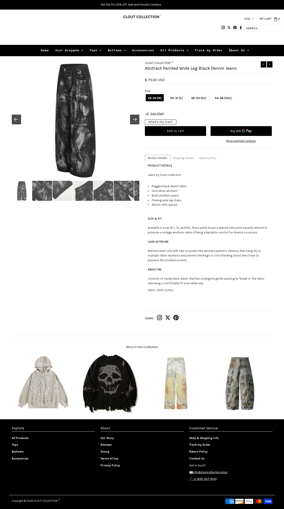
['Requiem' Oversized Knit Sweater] (109, 412)
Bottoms (115, 50)
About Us (237, 50)
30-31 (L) (176, 98)
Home (45, 50)
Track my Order (209, 50)
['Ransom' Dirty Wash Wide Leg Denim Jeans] (240, 412)
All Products (172, 50)
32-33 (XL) (198, 98)
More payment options (241, 141)
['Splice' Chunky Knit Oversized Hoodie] (44, 412)
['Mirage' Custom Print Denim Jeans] (174, 412)
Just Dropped (67, 50)
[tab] (157, 158)
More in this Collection (142, 347)
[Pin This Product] (176, 318)
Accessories (143, 50)
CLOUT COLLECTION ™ (47, 500)
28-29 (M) (155, 98)
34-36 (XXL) (223, 98)
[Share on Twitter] (167, 318)
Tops (93, 50)
